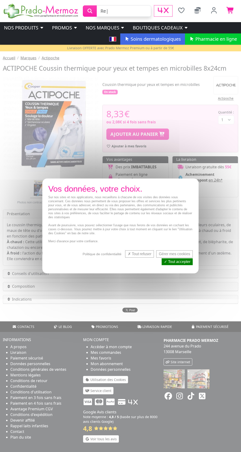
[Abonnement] (197, 11)
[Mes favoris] (181, 11)
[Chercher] (90, 11)
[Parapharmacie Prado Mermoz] (41, 10)
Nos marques (103, 27)
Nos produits (22, 27)
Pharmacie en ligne (215, 39)
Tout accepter (178, 262)
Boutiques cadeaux (158, 27)
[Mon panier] (230, 11)
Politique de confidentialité (102, 254)
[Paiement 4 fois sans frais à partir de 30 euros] (163, 11)
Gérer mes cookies (174, 254)
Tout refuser (141, 254)
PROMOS (62, 27)
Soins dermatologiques (155, 39)
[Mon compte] (214, 11)
